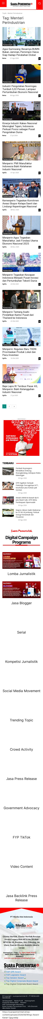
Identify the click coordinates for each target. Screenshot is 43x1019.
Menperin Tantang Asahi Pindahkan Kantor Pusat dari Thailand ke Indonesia (18, 315)
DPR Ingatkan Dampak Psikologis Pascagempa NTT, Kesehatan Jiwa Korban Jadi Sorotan (27, 486)
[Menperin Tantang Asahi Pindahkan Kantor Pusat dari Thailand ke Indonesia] (21, 299)
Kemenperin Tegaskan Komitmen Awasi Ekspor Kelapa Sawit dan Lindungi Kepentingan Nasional (20, 203)
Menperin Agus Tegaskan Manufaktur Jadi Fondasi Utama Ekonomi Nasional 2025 (20, 240)
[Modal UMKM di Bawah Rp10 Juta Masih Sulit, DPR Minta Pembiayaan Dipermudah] (8, 501)
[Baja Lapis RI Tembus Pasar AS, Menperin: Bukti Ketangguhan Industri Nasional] (21, 373)
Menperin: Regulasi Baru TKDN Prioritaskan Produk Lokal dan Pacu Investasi (19, 352)
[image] (21, 560)
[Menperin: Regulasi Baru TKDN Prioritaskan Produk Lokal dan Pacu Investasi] (21, 336)
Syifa (4, 172)
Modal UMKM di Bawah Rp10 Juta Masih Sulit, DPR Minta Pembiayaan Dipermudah (27, 500)
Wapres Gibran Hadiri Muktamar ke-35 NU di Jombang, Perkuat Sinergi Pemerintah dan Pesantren (28, 513)
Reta (4, 58)
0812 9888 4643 (28, 953)
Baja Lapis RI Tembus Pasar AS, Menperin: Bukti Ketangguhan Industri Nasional (20, 389)
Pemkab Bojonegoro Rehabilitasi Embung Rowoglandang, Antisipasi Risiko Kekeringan (28, 471)
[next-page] (14, 406)
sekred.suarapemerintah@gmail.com (19, 958)
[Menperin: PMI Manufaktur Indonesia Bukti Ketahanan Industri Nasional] (21, 150)
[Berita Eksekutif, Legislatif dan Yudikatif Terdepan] (21, 5)
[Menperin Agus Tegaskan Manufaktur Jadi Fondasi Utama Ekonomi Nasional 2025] (21, 225)
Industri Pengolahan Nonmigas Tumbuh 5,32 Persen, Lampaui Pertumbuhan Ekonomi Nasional (20, 89)
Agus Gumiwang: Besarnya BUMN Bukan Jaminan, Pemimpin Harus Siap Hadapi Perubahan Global (20, 52)
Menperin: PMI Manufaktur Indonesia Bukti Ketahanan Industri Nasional (17, 166)
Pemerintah (7, 45)
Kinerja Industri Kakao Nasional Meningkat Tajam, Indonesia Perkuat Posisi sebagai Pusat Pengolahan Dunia (19, 128)
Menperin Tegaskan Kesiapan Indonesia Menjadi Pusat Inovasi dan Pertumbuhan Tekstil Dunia (20, 277)
